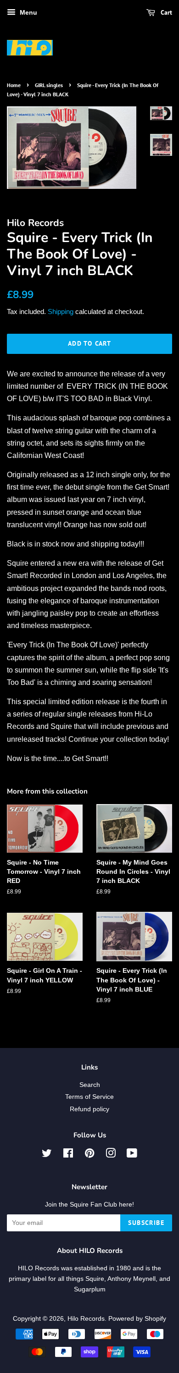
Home (14, 85)
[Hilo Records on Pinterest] (89, 1155)
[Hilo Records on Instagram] (111, 1155)
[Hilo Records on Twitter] (47, 1155)
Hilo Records (86, 1318)
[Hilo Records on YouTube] (132, 1155)
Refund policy (89, 1109)
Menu (27, 12)
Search (89, 1084)
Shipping (60, 311)
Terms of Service (89, 1096)
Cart (165, 12)
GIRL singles (49, 85)
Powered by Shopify (137, 1318)
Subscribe (146, 1223)
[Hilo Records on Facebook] (68, 1155)
